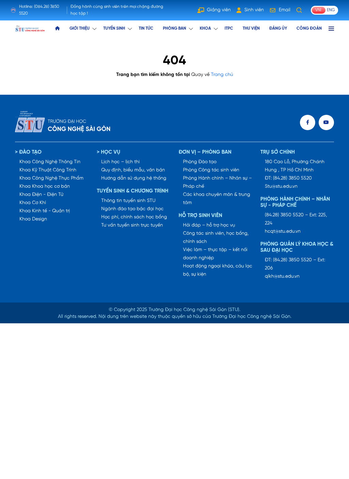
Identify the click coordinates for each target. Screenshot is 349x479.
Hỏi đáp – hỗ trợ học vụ (209, 225)
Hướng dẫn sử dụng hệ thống (133, 178)
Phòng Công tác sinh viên (211, 170)
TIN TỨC (146, 28)
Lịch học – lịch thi (120, 162)
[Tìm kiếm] (299, 10)
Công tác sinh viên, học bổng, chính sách (215, 237)
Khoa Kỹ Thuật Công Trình (47, 170)
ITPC (229, 28)
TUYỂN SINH (114, 28)
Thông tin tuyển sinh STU (128, 200)
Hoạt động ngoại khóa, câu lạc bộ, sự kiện (217, 270)
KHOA (205, 28)
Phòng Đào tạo (199, 162)
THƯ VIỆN (251, 28)
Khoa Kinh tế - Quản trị (44, 211)
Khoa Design (33, 219)
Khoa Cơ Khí (32, 202)
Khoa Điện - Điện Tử (41, 194)
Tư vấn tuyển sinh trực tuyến (132, 225)
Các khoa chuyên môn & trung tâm (216, 198)
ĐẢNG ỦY (278, 28)
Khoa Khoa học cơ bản (44, 186)
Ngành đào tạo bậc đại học (132, 209)
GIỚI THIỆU (80, 28)
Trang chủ (222, 74)
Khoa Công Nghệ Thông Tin (49, 162)
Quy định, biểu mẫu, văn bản (133, 170)
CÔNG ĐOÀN (309, 28)
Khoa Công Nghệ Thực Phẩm (51, 178)
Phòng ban (174, 28)
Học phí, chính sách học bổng (134, 217)
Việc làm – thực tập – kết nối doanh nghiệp (215, 254)
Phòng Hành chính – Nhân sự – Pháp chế (217, 182)
